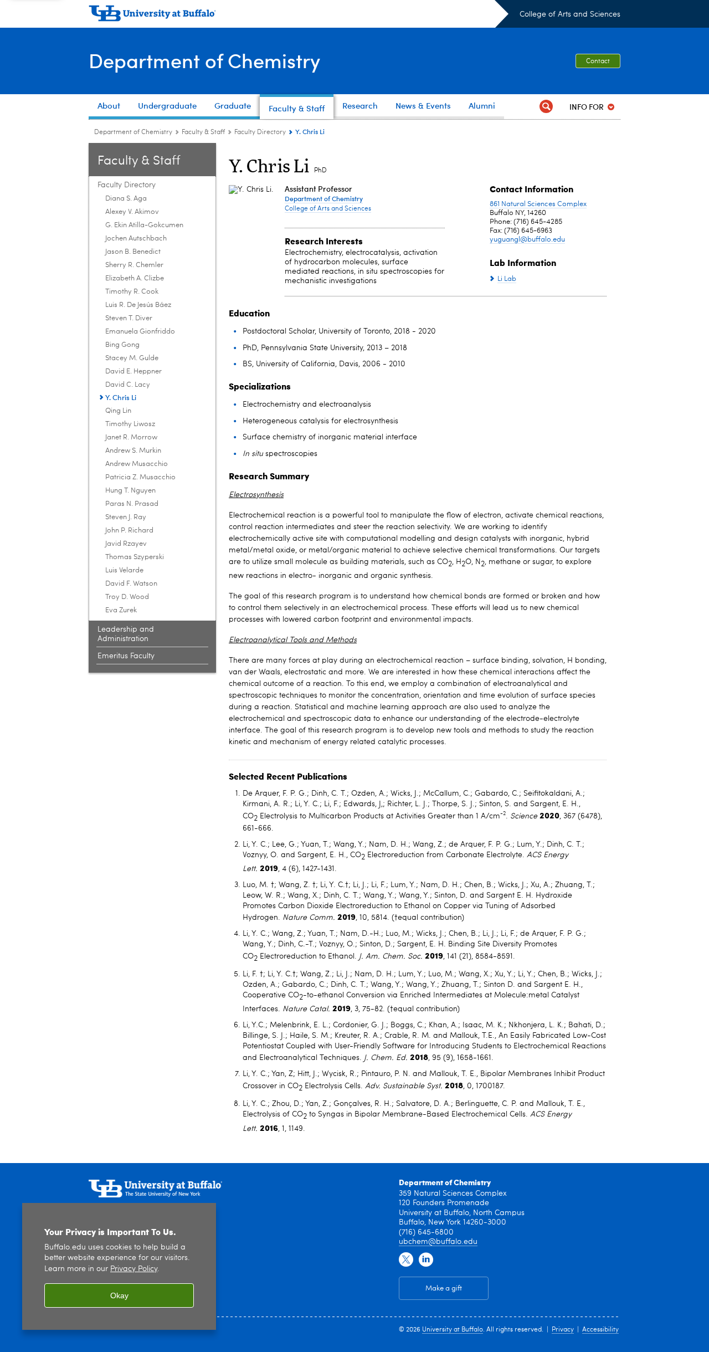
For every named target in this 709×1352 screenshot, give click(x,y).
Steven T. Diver (128, 318)
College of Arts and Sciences (570, 14)
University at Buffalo (452, 1330)
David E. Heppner (133, 371)
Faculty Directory (260, 132)
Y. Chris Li (120, 397)
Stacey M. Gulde (131, 358)
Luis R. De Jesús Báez (138, 305)
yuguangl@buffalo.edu (527, 239)
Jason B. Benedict (133, 251)
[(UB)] (298, 15)
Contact (598, 61)
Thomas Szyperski (134, 557)
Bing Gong (122, 345)
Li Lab (506, 279)
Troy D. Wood (127, 597)
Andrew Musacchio (136, 464)
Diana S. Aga (126, 198)
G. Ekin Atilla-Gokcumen (144, 225)
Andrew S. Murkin (133, 450)
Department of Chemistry (204, 60)
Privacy (563, 1330)
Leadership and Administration (125, 634)
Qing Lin (118, 410)
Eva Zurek (121, 610)
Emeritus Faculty (126, 656)
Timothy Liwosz (130, 424)
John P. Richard (129, 530)
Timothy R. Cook (131, 291)
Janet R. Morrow (131, 437)
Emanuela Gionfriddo (140, 331)
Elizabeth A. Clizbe (134, 278)
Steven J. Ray (125, 517)
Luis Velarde (124, 570)
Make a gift (443, 1288)
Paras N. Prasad (131, 504)
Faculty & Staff (203, 132)
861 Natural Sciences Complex (538, 204)
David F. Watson (131, 583)
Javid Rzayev (126, 543)
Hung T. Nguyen (130, 490)
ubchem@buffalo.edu (438, 1242)
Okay (119, 1295)
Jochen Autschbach (136, 238)
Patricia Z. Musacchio (140, 477)
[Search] (546, 106)
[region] (119, 1266)
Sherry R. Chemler (134, 265)
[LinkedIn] (426, 1260)
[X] (406, 1260)
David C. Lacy (127, 384)
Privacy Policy (133, 1269)
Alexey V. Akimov (132, 212)
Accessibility (600, 1330)
